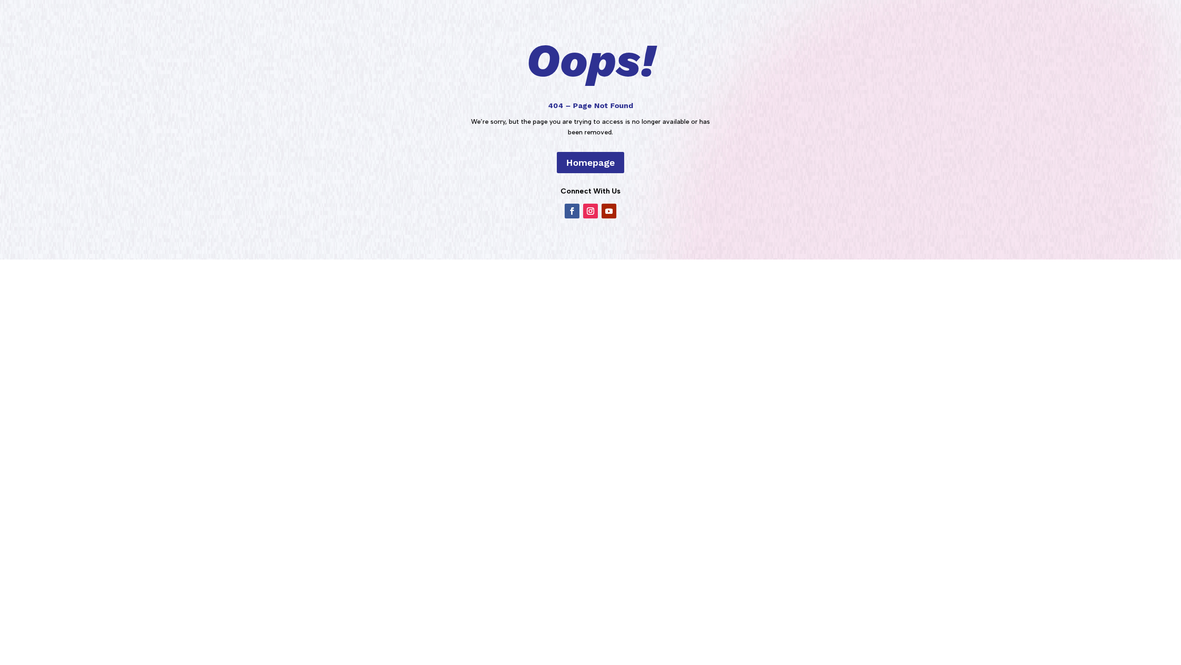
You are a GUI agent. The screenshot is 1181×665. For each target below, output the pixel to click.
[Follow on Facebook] (572, 211)
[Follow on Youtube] (609, 211)
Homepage (590, 162)
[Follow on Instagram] (590, 211)
